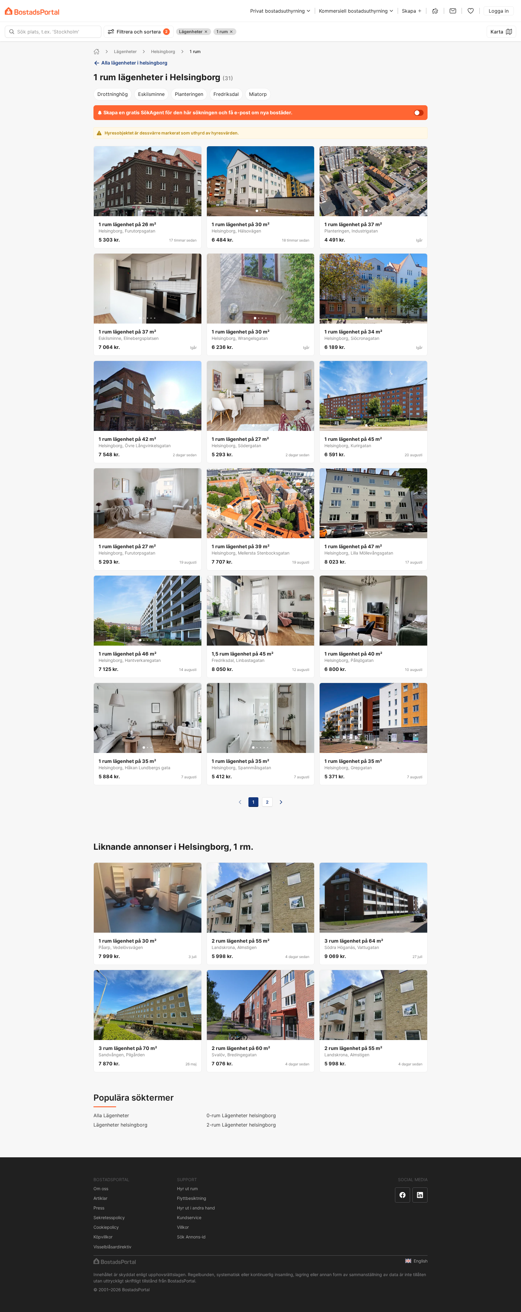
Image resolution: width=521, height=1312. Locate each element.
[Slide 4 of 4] (153, 211)
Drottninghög (112, 94)
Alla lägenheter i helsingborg (134, 63)
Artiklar (100, 1198)
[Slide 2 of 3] (260, 211)
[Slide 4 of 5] (377, 211)
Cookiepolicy (106, 1227)
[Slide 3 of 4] (149, 211)
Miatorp (258, 94)
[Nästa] (281, 802)
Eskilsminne (151, 94)
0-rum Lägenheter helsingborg (241, 1115)
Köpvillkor (102, 1236)
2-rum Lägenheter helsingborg (241, 1125)
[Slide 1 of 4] (142, 211)
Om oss (100, 1188)
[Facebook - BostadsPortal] (402, 1195)
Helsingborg (163, 51)
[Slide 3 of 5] (373, 211)
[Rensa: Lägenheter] (206, 32)
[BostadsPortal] (32, 11)
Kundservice (189, 1217)
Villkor (183, 1227)
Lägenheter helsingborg (120, 1125)
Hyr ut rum (187, 1188)
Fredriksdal (226, 94)
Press (98, 1207)
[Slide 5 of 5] (381, 211)
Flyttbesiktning (191, 1198)
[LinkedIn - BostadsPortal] (420, 1195)
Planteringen (189, 94)
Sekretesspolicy (109, 1217)
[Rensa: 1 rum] (231, 32)
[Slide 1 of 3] (257, 211)
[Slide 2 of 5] (370, 211)
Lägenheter (125, 51)
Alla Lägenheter (111, 1115)
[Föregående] (240, 802)
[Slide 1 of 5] (366, 211)
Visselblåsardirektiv (112, 1246)
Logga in (499, 11)
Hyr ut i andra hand (196, 1207)
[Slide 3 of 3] (264, 211)
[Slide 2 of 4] (145, 211)
